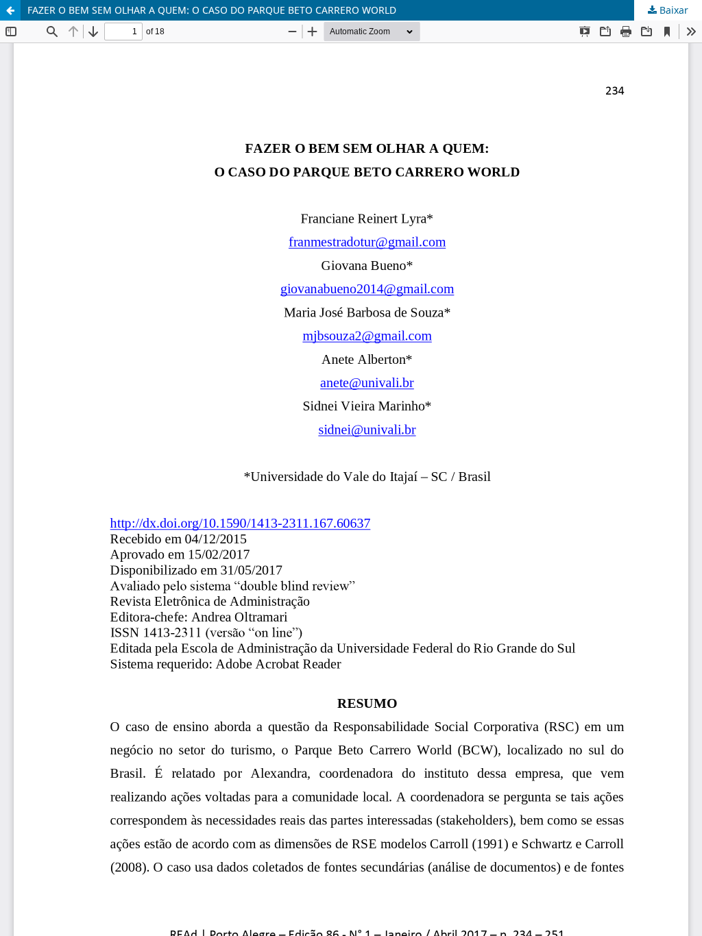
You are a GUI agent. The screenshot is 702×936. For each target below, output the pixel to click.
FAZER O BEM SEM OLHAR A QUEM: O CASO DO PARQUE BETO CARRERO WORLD (211, 9)
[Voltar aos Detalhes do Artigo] (10, 10)
